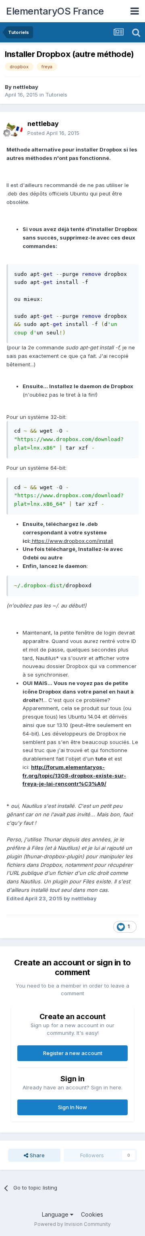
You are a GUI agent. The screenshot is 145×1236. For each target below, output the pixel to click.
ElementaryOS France (55, 11)
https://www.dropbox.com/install (72, 541)
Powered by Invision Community (72, 1224)
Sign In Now (72, 1107)
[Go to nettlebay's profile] (14, 128)
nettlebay (25, 87)
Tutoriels (56, 94)
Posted (53, 133)
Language (56, 1214)
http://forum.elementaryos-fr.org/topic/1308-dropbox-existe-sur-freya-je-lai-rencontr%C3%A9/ (74, 775)
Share (36, 1155)
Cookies (92, 1214)
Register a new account (72, 1053)
